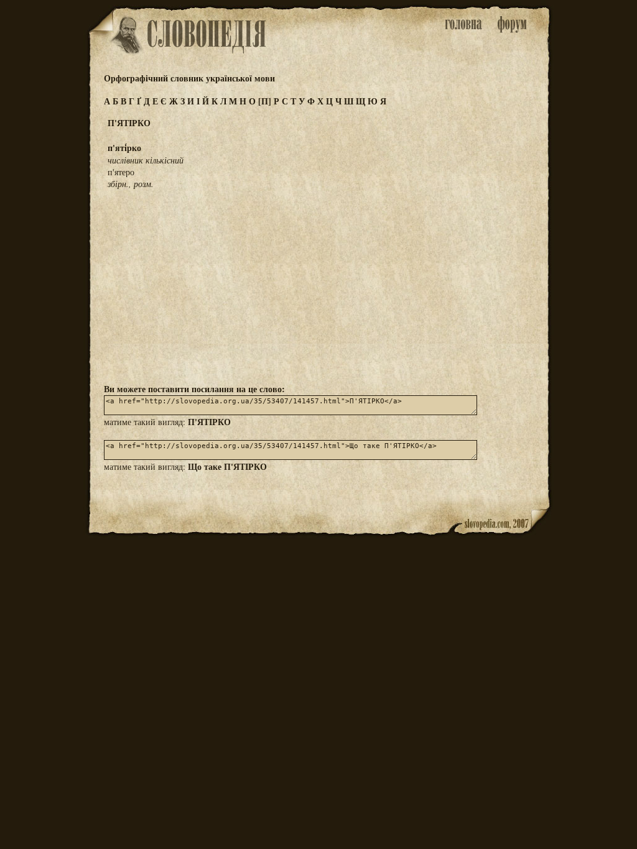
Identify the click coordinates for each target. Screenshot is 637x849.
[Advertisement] (318, 285)
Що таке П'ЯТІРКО (227, 466)
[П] (264, 101)
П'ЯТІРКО (209, 421)
